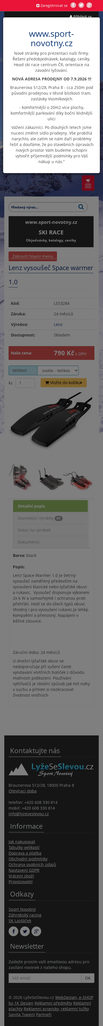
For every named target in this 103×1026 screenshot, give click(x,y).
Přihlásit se (82, 16)
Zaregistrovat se (53, 5)
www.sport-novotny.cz (51, 38)
